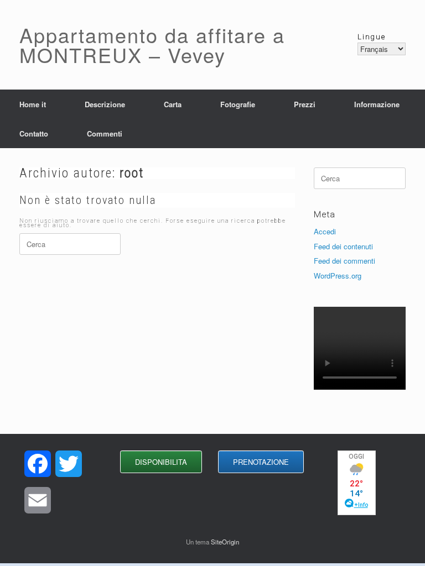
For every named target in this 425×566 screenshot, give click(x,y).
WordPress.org (337, 275)
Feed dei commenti (344, 260)
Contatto (33, 133)
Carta (173, 104)
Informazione (377, 104)
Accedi (325, 231)
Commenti (104, 133)
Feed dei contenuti (343, 246)
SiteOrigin (225, 541)
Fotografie (237, 104)
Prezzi (304, 104)
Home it (32, 104)
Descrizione (105, 104)
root (132, 173)
